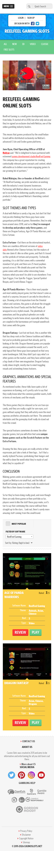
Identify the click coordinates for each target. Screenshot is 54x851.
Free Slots (9, 49)
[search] (28, 6)
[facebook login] (32, 23)
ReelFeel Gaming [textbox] (14, 536)
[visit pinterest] (21, 775)
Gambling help (27, 783)
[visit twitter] (11, 775)
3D (23, 44)
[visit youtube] (41, 775)
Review (20, 632)
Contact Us (28, 741)
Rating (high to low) (21, 542)
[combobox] (19, 537)
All (5, 44)
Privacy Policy (26, 830)
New (14, 44)
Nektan (6, 152)
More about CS (28, 764)
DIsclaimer (26, 834)
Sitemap (26, 842)
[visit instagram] (31, 775)
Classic (44, 44)
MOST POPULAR (19, 523)
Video (33, 44)
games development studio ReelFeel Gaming (31, 156)
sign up (30, 17)
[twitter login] (37, 23)
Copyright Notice (26, 838)
